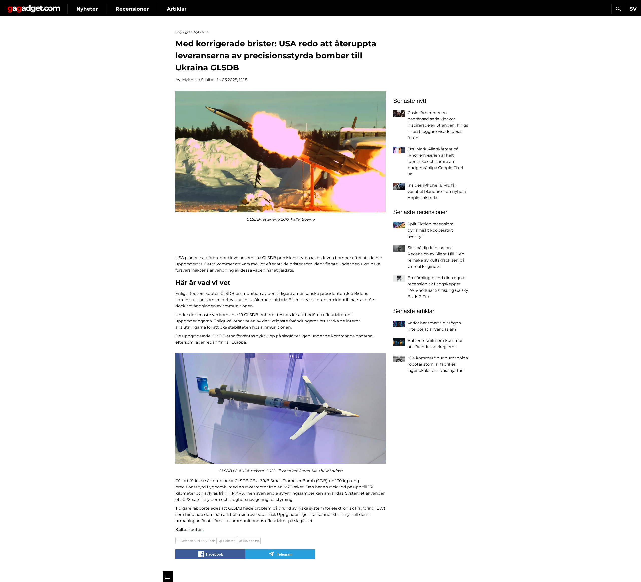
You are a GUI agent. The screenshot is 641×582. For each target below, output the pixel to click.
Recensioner (132, 9)
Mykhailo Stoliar (198, 79)
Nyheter (87, 9)
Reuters (196, 529)
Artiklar (177, 9)
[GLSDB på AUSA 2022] (280, 408)
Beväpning (251, 541)
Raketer (229, 541)
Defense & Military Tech (198, 541)
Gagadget (33, 6)
